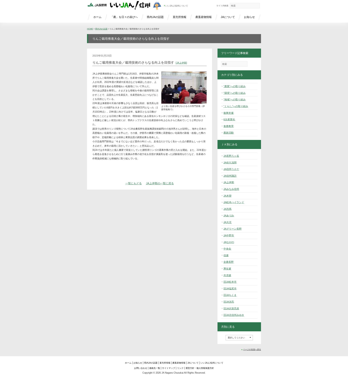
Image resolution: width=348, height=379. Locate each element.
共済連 (227, 275)
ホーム (97, 16)
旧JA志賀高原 (231, 308)
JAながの (228, 242)
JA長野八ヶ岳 (231, 155)
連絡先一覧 (154, 368)
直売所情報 (179, 16)
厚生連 (227, 268)
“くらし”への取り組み (235, 106)
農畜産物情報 (203, 16)
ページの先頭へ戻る (252, 349)
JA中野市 (228, 235)
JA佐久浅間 (230, 162)
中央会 (227, 248)
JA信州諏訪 (230, 175)
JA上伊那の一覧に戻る (160, 183)
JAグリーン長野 (232, 228)
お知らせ (249, 16)
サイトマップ (168, 368)
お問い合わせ (140, 368)
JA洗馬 (227, 209)
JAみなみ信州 (231, 189)
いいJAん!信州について (176, 6)
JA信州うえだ (231, 169)
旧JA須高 (228, 301)
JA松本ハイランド (233, 202)
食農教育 (228, 126)
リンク (180, 368)
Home (90, 29)
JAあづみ (228, 215)
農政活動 (228, 132)
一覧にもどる (133, 183)
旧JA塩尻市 (230, 288)
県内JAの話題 (155, 16)
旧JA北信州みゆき (233, 315)
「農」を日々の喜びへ (124, 16)
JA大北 (227, 222)
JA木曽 (227, 195)
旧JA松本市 (230, 281)
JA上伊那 (181, 62)
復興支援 (228, 112)
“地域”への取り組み (234, 99)
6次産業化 (229, 119)
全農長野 (228, 261)
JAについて (228, 16)
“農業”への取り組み (234, 86)
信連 (226, 255)
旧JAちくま (230, 295)
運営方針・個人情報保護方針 (200, 368)
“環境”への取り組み (234, 93)
